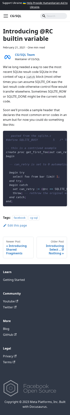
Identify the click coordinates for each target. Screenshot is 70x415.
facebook (20, 217)
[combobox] (53, 16)
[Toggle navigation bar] (6, 16)
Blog (6, 329)
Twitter (8, 307)
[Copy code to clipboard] (62, 135)
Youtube (9, 301)
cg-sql (34, 217)
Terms (7, 362)
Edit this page (17, 225)
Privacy (8, 356)
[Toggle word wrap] (55, 135)
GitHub (8, 335)
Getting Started (14, 280)
